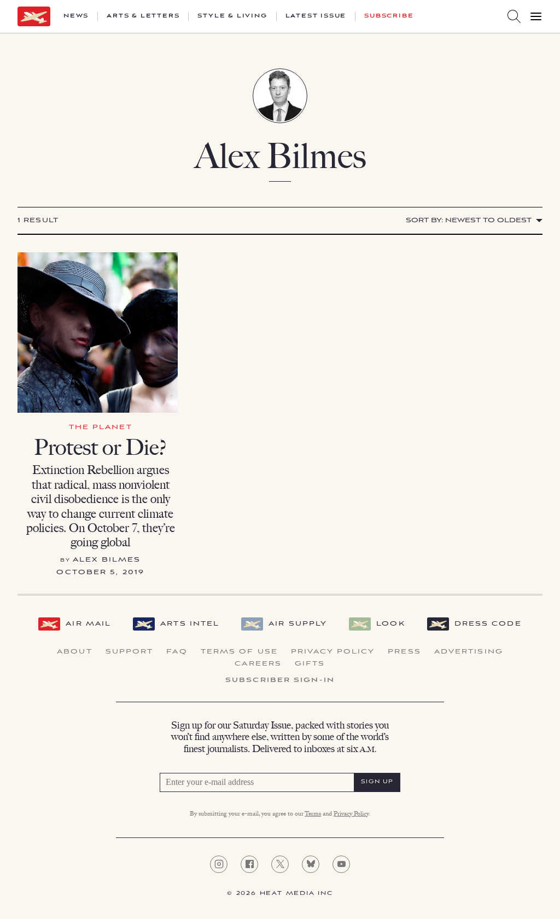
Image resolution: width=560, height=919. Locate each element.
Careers (258, 664)
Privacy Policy (333, 652)
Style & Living (232, 16)
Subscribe (388, 16)
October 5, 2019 (100, 572)
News (76, 16)
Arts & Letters (143, 16)
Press (404, 652)
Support (130, 652)
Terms (313, 814)
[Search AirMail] (514, 16)
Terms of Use (239, 652)
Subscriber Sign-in (280, 680)
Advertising (468, 652)
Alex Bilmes (107, 560)
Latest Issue (316, 16)
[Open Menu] (535, 16)
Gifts (310, 664)
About (74, 652)
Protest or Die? (100, 447)
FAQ (176, 652)
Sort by (469, 220)
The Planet (100, 427)
